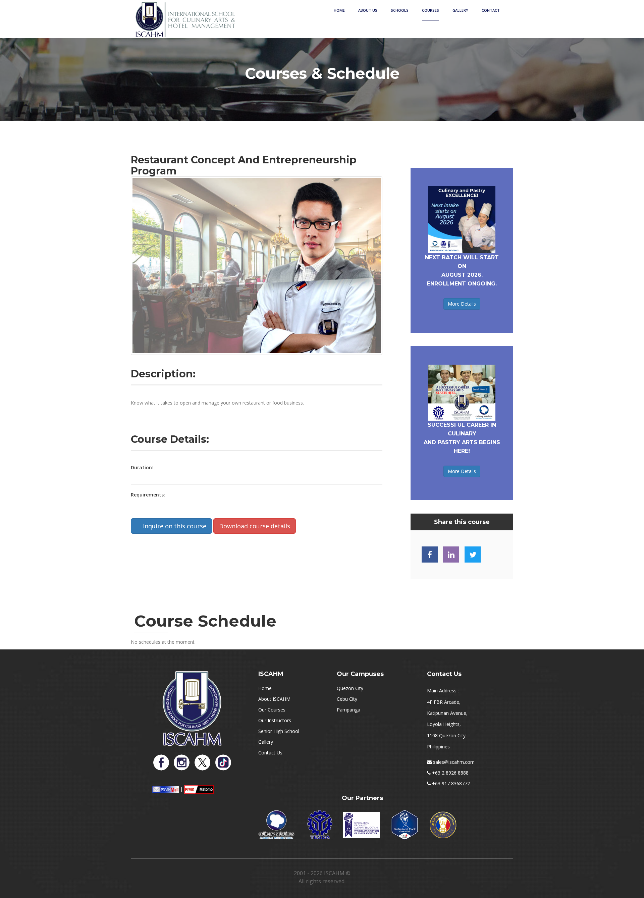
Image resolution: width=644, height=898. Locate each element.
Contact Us (270, 752)
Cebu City (347, 699)
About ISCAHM (274, 699)
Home (339, 10)
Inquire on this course (173, 526)
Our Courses (271, 709)
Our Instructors (274, 720)
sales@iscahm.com (454, 762)
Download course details (254, 526)
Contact (491, 10)
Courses (430, 10)
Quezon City (350, 688)
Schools (400, 10)
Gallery (460, 10)
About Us (367, 10)
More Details (462, 304)
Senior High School (278, 731)
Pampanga (348, 709)
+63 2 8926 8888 (450, 773)
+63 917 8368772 (451, 783)
